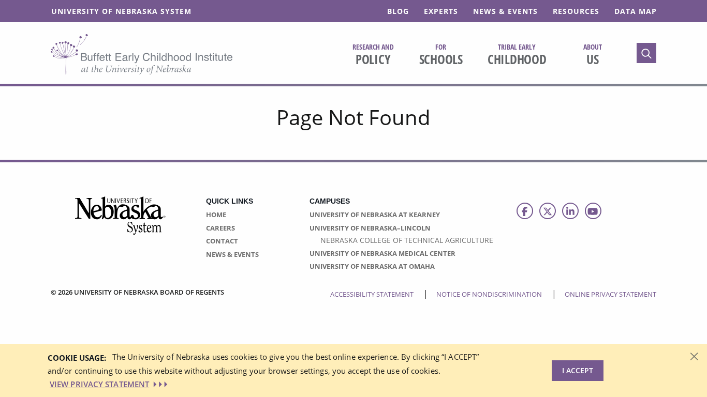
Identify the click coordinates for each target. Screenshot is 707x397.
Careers (220, 228)
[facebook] (525, 211)
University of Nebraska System (121, 11)
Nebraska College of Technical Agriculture (406, 240)
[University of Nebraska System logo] (120, 221)
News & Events (505, 11)
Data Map (635, 11)
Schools (441, 55)
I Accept (577, 370)
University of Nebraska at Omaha (372, 266)
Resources (576, 11)
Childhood (517, 55)
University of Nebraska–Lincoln (370, 228)
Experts (441, 11)
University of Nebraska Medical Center (382, 253)
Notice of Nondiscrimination (489, 294)
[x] (547, 211)
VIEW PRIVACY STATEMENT (99, 384)
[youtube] (593, 211)
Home (216, 214)
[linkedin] (570, 211)
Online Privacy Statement (610, 294)
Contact (222, 241)
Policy (373, 55)
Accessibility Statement (372, 294)
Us (592, 55)
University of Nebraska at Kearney (375, 214)
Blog (398, 11)
